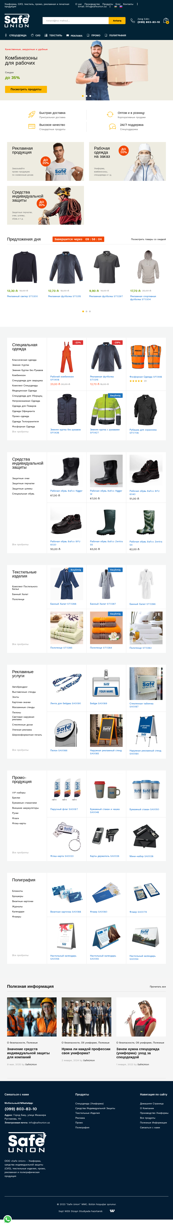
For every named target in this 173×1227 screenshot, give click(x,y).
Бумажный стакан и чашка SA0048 (105, 811)
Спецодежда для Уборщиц (27, 396)
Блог (118, 4)
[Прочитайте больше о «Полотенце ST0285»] (58, 642)
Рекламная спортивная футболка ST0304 (143, 298)
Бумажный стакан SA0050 (144, 809)
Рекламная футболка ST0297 (106, 296)
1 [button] (83, 96)
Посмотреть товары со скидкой (148, 239)
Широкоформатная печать (27, 735)
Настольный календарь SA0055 (103, 957)
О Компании (147, 1108)
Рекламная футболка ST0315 (64, 296)
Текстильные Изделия (87, 1113)
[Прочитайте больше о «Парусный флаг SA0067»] (58, 803)
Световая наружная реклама (23, 718)
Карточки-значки (21, 702)
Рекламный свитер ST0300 (22, 296)
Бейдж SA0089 (98, 703)
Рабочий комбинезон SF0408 (62, 378)
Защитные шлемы (22, 488)
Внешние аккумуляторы (25, 808)
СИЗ (37, 35)
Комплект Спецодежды (25, 385)
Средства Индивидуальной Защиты (95, 1108)
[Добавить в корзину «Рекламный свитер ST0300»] (17, 283)
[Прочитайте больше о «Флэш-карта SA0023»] (58, 850)
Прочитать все (158, 986)
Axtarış (117, 20)
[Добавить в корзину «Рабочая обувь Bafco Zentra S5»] (98, 536)
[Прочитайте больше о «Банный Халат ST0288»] (58, 598)
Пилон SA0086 (58, 750)
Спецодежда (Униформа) (89, 1103)
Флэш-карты (19, 823)
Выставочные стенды (24, 692)
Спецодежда (18, 35)
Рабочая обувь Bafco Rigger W (106, 492)
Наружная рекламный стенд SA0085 (106, 752)
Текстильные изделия (24, 574)
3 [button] (90, 96)
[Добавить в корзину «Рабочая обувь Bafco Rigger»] (58, 485)
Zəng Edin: (144, 19)
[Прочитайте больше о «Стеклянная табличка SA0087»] (138, 698)
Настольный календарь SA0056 (63, 957)
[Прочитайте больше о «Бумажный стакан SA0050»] (138, 804)
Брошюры (17, 896)
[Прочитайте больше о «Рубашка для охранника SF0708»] (138, 424)
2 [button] (86, 96)
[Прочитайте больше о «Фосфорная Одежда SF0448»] (138, 371)
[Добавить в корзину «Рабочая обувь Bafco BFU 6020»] (58, 536)
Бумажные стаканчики (24, 803)
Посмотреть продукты (26, 89)
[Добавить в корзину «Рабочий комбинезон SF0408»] (58, 371)
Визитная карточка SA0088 (65, 911)
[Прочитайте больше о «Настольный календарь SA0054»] (138, 950)
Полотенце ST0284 (101, 647)
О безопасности (16, 1042)
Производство (92, 4)
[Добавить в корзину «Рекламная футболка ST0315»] (58, 283)
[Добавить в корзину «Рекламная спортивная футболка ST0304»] (140, 283)
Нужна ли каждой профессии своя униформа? (86, 1051)
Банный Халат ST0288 (63, 603)
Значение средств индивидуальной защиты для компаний (28, 1053)
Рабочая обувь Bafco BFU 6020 (65, 543)
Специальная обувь (23, 493)
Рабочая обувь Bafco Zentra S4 (146, 543)
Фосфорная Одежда (23, 426)
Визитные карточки (22, 901)
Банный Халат (20, 594)
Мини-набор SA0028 (141, 856)
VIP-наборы (19, 792)
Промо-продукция (22, 779)
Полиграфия (117, 35)
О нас (78, 4)
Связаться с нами (150, 1127)
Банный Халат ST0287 (103, 603)
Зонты (15, 697)
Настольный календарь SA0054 (143, 957)
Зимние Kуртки (20, 365)
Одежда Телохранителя (25, 421)
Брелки (16, 797)
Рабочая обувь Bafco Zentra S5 (106, 543)
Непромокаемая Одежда (26, 401)
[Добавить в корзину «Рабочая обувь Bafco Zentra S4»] (138, 536)
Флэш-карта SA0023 (61, 856)
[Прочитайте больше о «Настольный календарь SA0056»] (58, 950)
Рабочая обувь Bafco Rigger (66, 490)
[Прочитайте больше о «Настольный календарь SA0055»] (98, 950)
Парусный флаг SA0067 (64, 809)
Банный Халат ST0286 (143, 604)
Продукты (107, 4)
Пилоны (16, 712)
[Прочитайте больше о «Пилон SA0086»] (58, 745)
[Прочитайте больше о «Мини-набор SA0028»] (138, 850)
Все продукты (20, 431)
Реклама (76, 35)
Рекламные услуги (22, 673)
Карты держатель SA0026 (104, 856)
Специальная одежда (24, 346)
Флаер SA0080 (98, 911)
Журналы (17, 906)
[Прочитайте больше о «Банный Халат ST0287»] (98, 598)
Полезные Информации (153, 1122)
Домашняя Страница (152, 1103)
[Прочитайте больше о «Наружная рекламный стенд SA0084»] (138, 745)
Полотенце (18, 599)
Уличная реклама (22, 729)
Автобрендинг (20, 687)
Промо (95, 35)
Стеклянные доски (22, 724)
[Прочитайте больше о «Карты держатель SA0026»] (98, 850)
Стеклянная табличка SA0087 (141, 705)
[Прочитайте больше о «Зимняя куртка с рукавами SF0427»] (98, 424)
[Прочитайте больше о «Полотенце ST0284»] (98, 642)
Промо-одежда (20, 416)
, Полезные (31, 1042)
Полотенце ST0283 (141, 647)
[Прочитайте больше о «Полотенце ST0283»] (138, 642)
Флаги (15, 818)
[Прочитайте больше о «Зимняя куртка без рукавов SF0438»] (58, 424)
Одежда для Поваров (24, 406)
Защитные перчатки (23, 483)
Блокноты (17, 891)
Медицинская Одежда (24, 390)
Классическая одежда (24, 360)
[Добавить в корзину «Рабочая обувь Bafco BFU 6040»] (138, 485)
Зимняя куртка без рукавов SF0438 (65, 431)
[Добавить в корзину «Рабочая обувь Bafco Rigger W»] (98, 485)
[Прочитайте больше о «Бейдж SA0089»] (98, 698)
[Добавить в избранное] (32, 283)
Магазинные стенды (23, 707)
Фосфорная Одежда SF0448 (146, 376)
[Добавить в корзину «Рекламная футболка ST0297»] (99, 283)
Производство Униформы (154, 1113)
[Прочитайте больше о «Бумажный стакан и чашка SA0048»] (98, 803)
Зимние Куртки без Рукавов (27, 370)
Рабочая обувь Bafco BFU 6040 (144, 492)
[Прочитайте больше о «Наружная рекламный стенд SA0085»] (98, 745)
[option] (86, 70)
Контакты (128, 4)
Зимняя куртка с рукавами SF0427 (105, 431)
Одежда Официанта (23, 411)
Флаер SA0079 (138, 912)
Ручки (15, 813)
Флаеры (16, 916)
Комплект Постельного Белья (25, 587)
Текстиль (55, 35)
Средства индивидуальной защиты (27, 463)
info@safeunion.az (96, 6)
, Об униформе (88, 1042)
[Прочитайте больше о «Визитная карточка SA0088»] (58, 906)
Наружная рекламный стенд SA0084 (145, 752)
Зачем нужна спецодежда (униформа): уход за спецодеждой (137, 1053)
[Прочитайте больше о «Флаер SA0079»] (138, 906)
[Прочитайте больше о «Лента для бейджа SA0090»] (58, 698)
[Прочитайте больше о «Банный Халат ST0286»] (138, 598)
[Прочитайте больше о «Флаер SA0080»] (98, 906)
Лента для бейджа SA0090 (65, 703)
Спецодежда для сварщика (27, 380)
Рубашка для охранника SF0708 (143, 431)
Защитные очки (20, 478)
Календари (18, 911)
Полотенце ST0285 (61, 647)
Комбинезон (19, 375)
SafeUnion (31, 1064)
